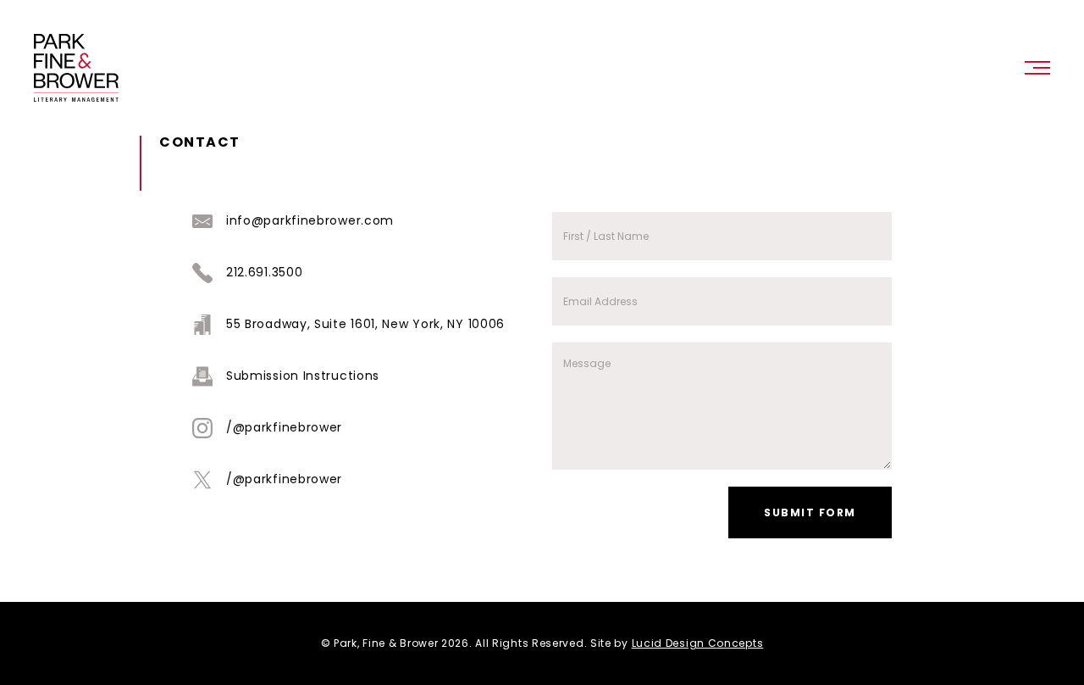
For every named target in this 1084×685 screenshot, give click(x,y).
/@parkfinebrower (284, 427)
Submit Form (810, 512)
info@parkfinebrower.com (310, 220)
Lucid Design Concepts (698, 643)
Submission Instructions (302, 375)
